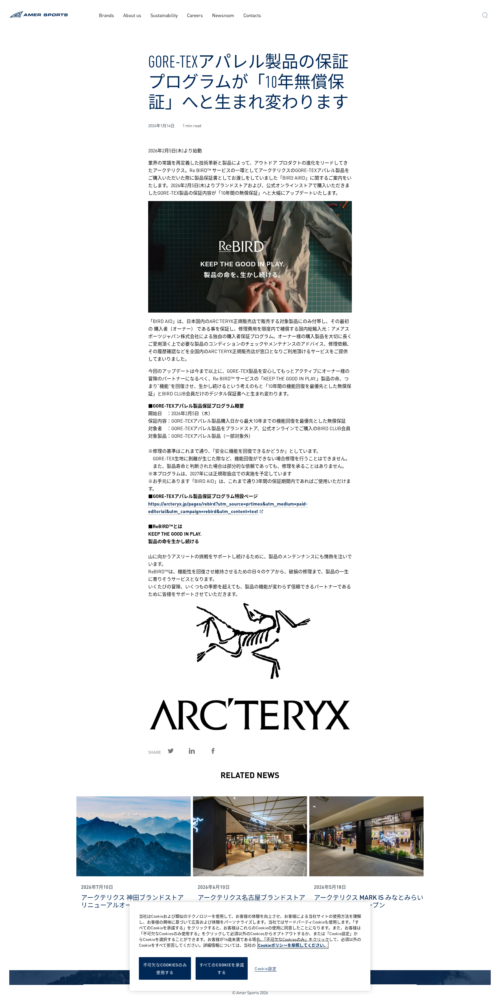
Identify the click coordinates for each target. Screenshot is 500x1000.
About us (132, 15)
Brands (106, 15)
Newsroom (223, 15)
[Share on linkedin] (198, 751)
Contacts (252, 15)
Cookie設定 (266, 968)
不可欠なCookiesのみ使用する (165, 968)
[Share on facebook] (220, 751)
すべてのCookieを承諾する (221, 968)
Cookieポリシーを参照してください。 (293, 944)
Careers (195, 15)
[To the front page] (40, 15)
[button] (485, 15)
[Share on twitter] (177, 751)
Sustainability (164, 15)
